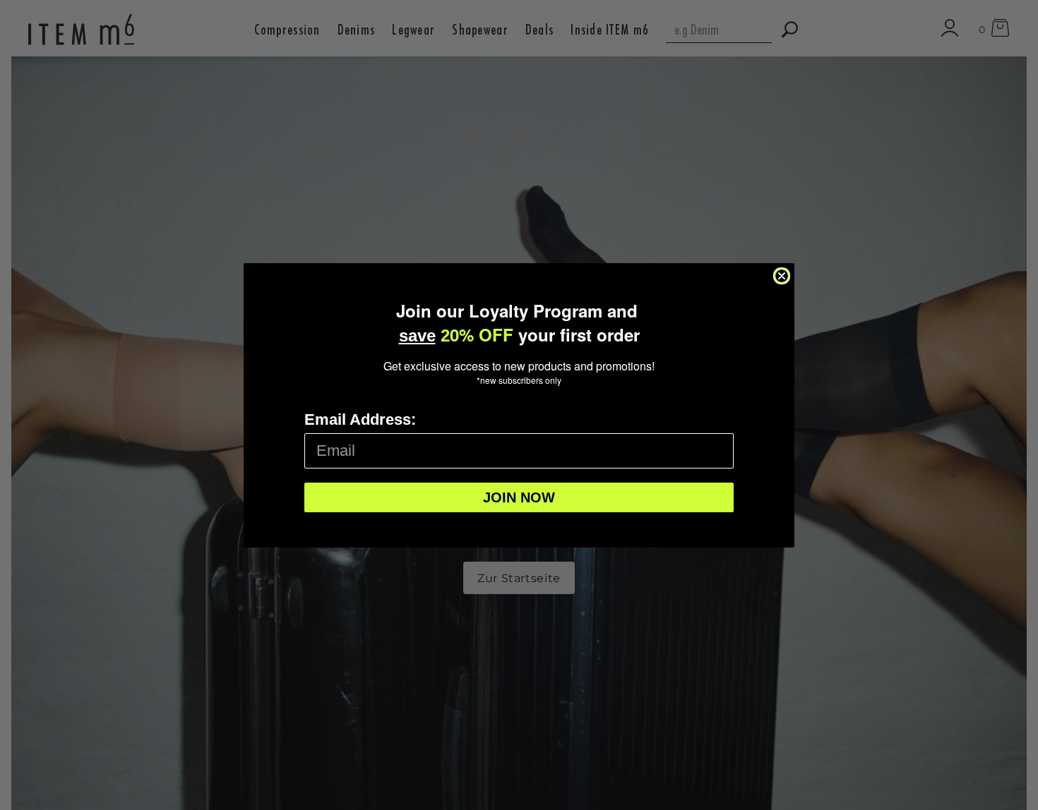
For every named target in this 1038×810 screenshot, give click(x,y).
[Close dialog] (782, 276)
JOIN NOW (519, 497)
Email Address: (360, 419)
